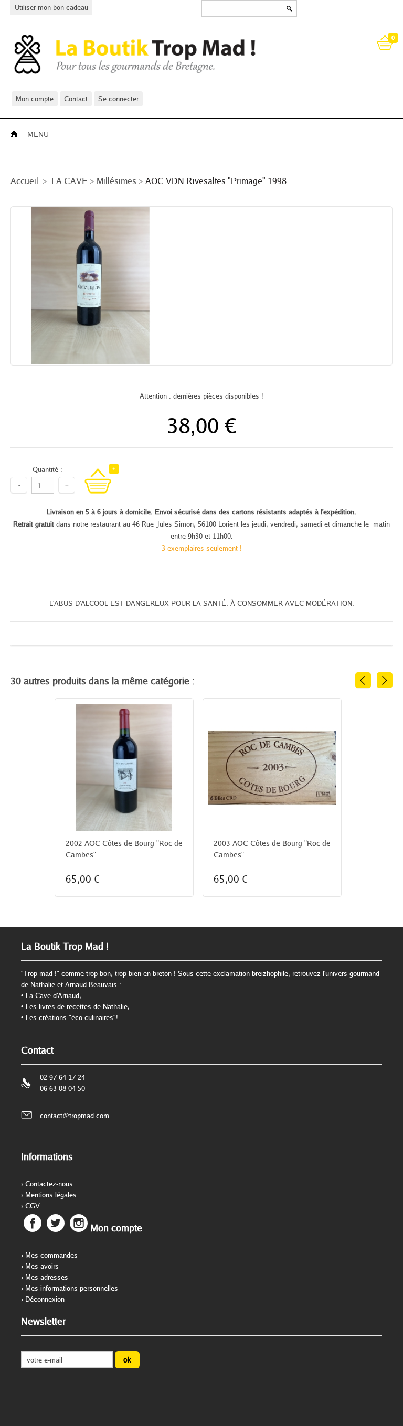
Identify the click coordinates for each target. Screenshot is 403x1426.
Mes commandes (51, 1255)
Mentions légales (51, 1195)
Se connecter (118, 98)
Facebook (32, 1223)
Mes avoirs (42, 1266)
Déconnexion (45, 1299)
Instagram (79, 1223)
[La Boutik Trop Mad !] (179, 54)
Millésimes (116, 181)
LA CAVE (69, 181)
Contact (76, 98)
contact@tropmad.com (74, 1115)
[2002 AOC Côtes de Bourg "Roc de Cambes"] (124, 800)
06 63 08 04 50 (62, 1088)
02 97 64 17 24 (62, 1077)
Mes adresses (46, 1277)
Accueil (24, 181)
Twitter (56, 1223)
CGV (32, 1206)
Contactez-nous (49, 1184)
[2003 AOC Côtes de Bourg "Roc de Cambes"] (272, 800)
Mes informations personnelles (71, 1288)
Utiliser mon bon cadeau (51, 7)
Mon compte (35, 98)
